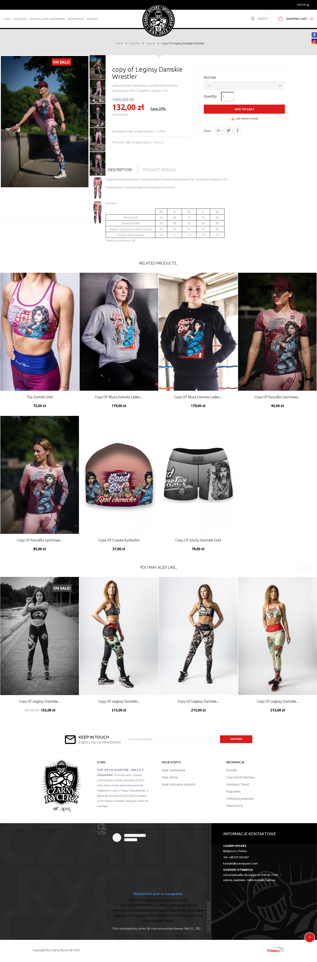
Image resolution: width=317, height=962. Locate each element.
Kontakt (231, 770)
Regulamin (233, 791)
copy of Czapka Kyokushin (119, 540)
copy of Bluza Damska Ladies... (119, 397)
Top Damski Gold (40, 397)
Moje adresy (170, 777)
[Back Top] (309, 937)
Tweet (229, 131)
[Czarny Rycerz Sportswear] (158, 20)
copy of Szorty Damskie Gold (198, 540)
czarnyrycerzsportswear (167, 928)
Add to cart (244, 109)
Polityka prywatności (240, 798)
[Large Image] (61, 785)
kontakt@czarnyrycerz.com (240, 863)
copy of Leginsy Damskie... (40, 701)
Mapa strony (234, 805)
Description (120, 169)
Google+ (219, 131)
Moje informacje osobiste (178, 784)
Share (238, 131)
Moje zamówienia (173, 770)
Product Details (159, 169)
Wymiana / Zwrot (237, 784)
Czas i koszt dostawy (240, 777)
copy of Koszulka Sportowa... (277, 397)
